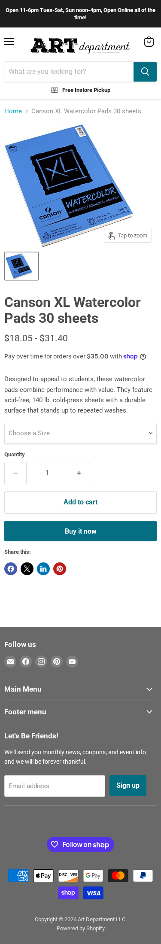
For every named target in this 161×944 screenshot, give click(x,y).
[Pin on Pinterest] (59, 568)
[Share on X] (27, 568)
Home (13, 111)
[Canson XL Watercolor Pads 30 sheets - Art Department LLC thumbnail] (21, 266)
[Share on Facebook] (10, 568)
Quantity (14, 454)
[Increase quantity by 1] (79, 473)
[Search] (145, 72)
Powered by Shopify (81, 928)
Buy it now (81, 531)
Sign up (128, 785)
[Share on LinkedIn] (43, 568)
